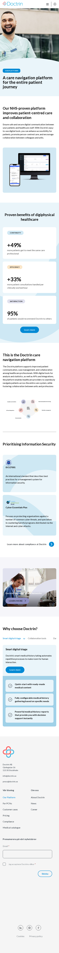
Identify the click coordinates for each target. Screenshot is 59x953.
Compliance (8, 821)
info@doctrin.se (9, 776)
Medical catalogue (11, 827)
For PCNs (7, 803)
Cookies (20, 936)
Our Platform (9, 797)
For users (55, 4)
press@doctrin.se (10, 781)
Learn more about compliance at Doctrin (26, 544)
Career (34, 809)
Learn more (29, 329)
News (33, 803)
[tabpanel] (29, 685)
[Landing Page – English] (13, 4)
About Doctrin (38, 797)
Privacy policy (36, 936)
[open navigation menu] (47, 4)
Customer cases (10, 809)
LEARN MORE (16, 600)
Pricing (6, 815)
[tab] (14, 639)
